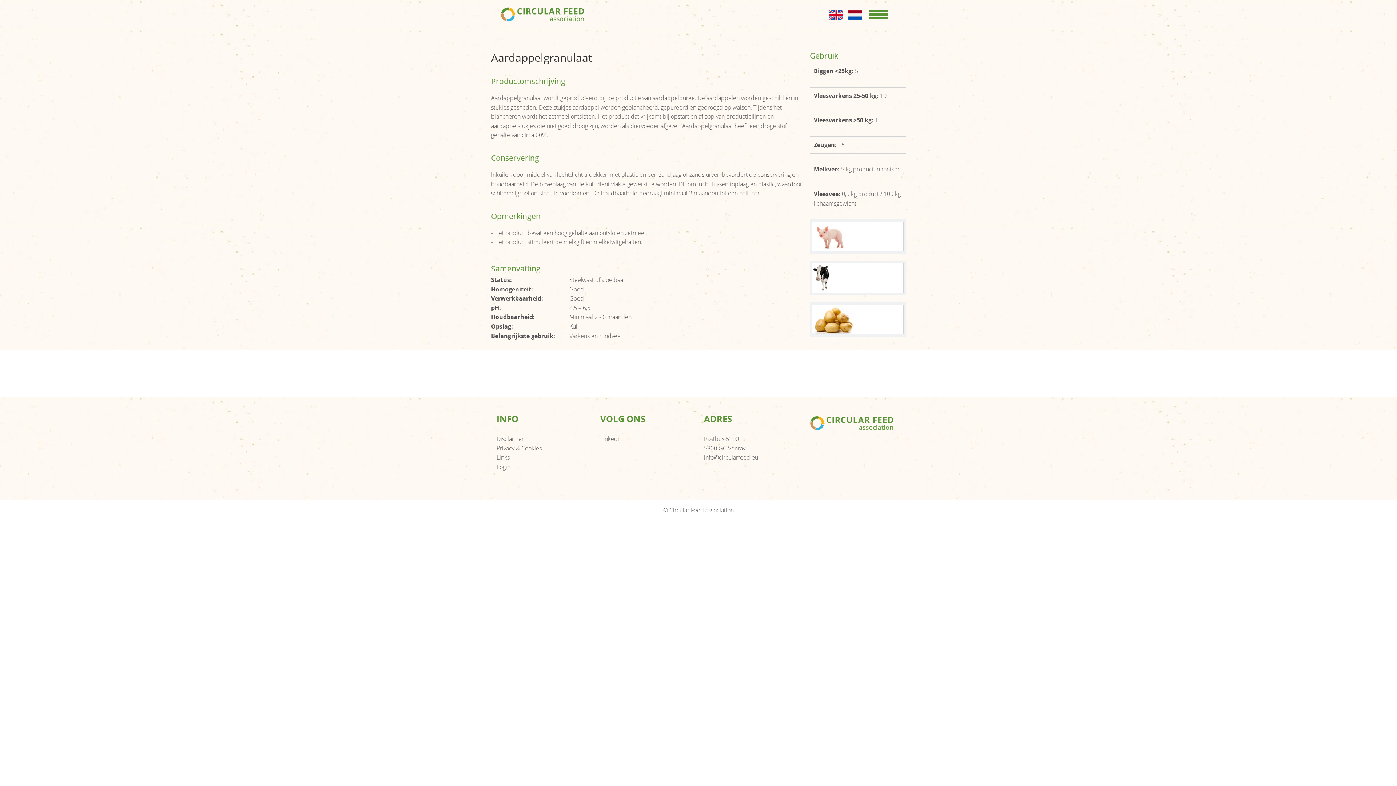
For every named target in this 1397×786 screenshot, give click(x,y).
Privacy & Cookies (519, 448)
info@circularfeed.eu (731, 457)
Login (503, 467)
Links (503, 457)
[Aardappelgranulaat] (857, 236)
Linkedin (611, 439)
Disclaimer (510, 439)
